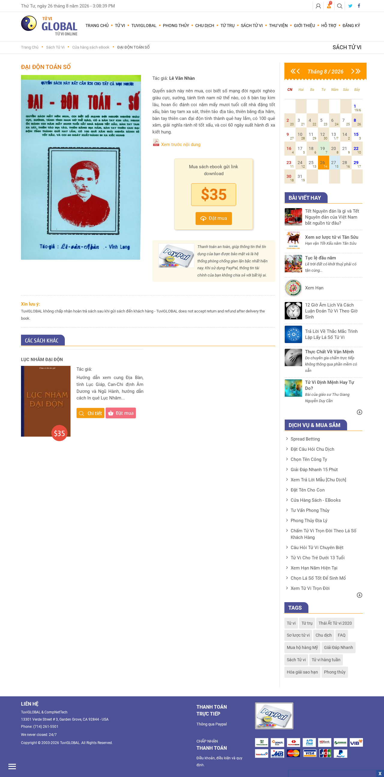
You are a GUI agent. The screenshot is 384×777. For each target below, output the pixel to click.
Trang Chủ (97, 25)
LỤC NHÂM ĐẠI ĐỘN (42, 359)
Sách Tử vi (296, 659)
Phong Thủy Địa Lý (309, 520)
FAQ (342, 635)
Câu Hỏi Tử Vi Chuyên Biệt (317, 547)
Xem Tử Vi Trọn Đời (310, 588)
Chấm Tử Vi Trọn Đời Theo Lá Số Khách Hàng (323, 534)
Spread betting (305, 439)
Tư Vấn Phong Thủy (310, 510)
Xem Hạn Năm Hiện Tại (314, 568)
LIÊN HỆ (29, 704)
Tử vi (291, 623)
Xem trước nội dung (180, 144)
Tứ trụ (307, 623)
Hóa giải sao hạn (302, 672)
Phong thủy (335, 672)
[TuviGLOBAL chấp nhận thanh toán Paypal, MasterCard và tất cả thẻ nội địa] (274, 715)
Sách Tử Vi (55, 47)
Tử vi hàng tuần (326, 659)
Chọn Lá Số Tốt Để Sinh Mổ (318, 578)
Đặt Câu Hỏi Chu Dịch (312, 449)
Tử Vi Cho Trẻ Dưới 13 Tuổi (318, 557)
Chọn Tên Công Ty (309, 459)
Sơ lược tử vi (298, 635)
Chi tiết (94, 413)
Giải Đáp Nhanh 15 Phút (314, 469)
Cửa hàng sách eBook (91, 47)
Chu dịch (324, 635)
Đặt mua (218, 218)
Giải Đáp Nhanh (338, 647)
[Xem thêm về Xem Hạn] (324, 295)
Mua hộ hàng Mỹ (302, 647)
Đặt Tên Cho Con (308, 490)
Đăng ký (351, 25)
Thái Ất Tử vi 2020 (335, 623)
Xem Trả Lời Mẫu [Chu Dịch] (318, 480)
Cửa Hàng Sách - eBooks (316, 500)
